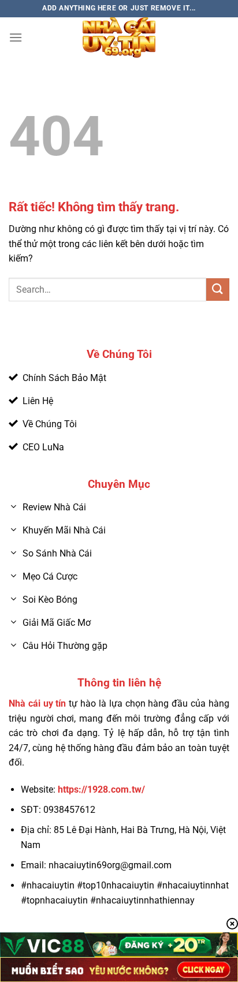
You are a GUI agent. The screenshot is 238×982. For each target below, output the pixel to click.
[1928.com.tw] (119, 37)
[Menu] (16, 37)
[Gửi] (217, 289)
